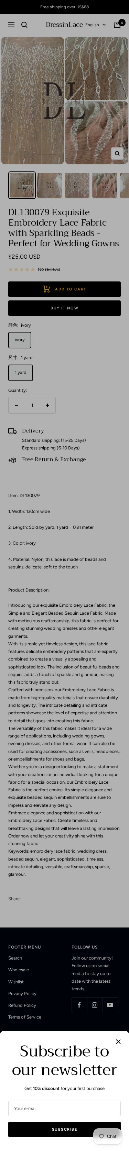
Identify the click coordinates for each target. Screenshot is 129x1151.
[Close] (118, 1041)
